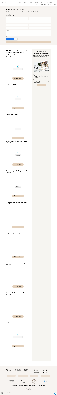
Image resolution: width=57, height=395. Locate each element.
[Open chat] (55, 394)
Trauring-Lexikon (36, 370)
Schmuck (31, 2)
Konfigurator (36, 2)
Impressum (34, 385)
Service (46, 2)
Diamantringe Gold (17, 369)
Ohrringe (25, 370)
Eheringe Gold (8, 369)
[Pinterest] (44, 372)
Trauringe (20, 2)
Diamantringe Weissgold (18, 370)
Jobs (30, 385)
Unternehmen (51, 2)
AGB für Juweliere (41, 385)
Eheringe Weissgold (8, 370)
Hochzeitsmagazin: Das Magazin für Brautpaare (37, 372)
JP (50, 392)
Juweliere (42, 2)
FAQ (34, 369)
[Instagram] (44, 370)
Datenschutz (14, 385)
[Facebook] (46, 370)
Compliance (20, 385)
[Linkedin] (46, 372)
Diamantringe (26, 2)
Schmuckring (26, 369)
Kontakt (26, 385)
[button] (2, 393)
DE (47, 392)
